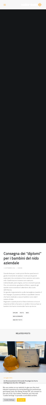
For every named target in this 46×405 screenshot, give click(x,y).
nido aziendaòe (18, 316)
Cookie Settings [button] (9, 400)
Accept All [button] (21, 400)
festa (22, 313)
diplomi (15, 313)
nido (27, 313)
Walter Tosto (17, 320)
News (20, 268)
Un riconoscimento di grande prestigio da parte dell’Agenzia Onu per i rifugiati (21, 382)
